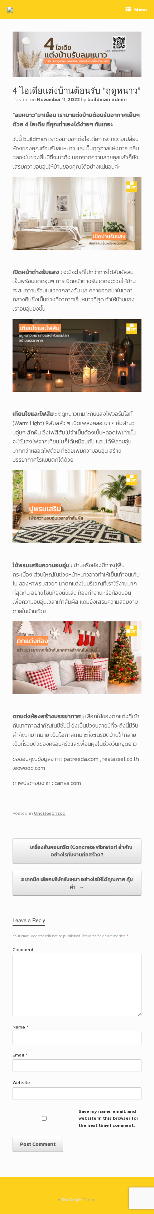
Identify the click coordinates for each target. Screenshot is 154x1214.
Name (20, 1027)
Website (21, 1082)
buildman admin (107, 99)
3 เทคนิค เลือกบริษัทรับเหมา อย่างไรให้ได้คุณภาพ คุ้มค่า (77, 883)
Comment (23, 949)
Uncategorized (50, 813)
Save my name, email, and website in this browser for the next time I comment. (108, 1118)
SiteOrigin (72, 1199)
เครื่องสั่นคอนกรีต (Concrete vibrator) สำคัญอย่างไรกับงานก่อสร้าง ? (77, 850)
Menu (140, 9)
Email (20, 1054)
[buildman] (10, 9)
